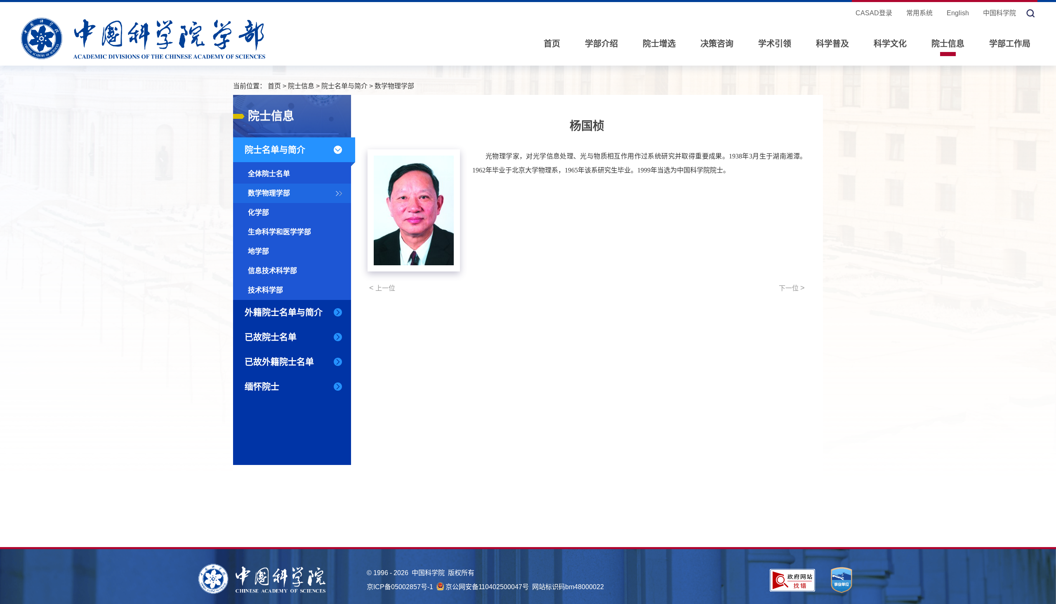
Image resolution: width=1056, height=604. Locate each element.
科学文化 (890, 43)
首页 (552, 43)
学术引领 (774, 43)
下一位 (792, 288)
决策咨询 (716, 43)
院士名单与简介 (344, 86)
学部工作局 (1009, 43)
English (958, 13)
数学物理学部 (394, 86)
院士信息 (947, 43)
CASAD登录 (874, 13)
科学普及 (832, 43)
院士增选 (659, 43)
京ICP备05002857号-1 (400, 586)
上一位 (382, 288)
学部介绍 (601, 43)
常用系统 (919, 13)
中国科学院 (999, 13)
